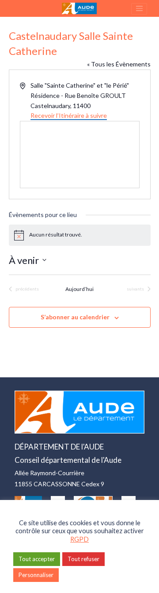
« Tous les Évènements (119, 64)
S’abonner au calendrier (75, 317)
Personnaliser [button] (36, 574)
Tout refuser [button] (83, 558)
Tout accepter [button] (37, 558)
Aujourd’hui (79, 289)
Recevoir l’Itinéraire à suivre (68, 115)
